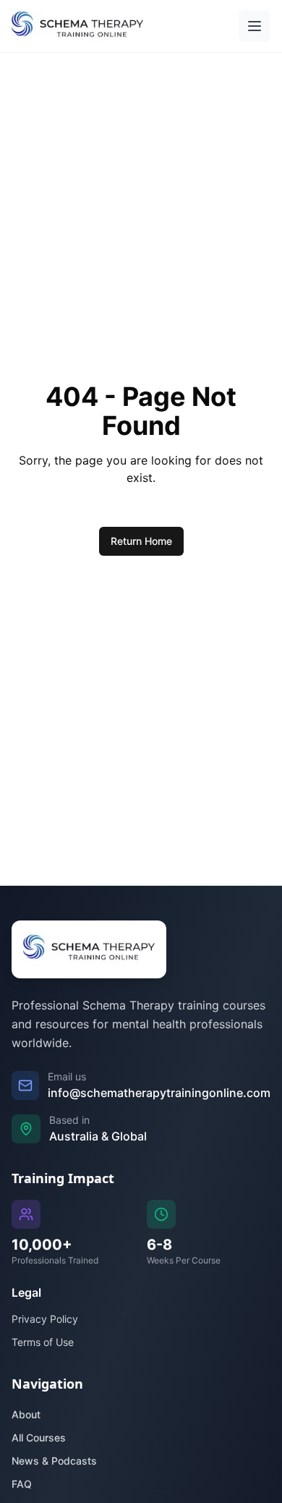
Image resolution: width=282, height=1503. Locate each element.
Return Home (141, 541)
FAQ (22, 1484)
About (26, 1414)
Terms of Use (43, 1342)
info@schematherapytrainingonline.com (159, 1092)
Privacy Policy (45, 1319)
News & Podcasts (54, 1461)
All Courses (39, 1437)
